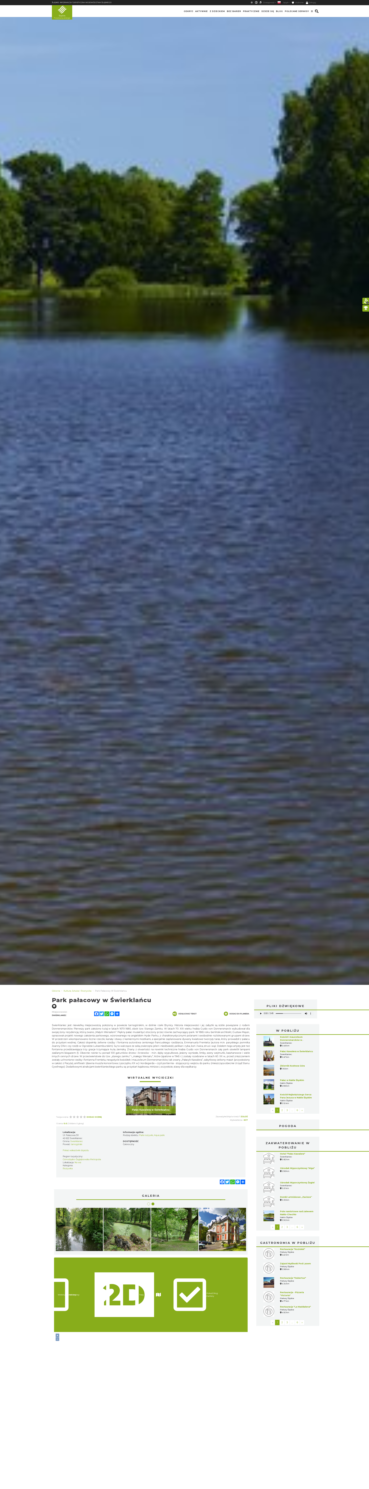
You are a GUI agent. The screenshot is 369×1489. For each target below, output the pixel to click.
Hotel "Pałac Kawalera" (292, 1154)
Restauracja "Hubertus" (293, 1278)
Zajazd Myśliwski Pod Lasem (295, 1263)
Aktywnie (201, 11)
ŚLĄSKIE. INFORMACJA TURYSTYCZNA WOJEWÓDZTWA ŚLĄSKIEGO (82, 2)
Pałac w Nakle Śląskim (292, 1080)
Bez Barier (234, 11)
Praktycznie (251, 11)
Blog (279, 11)
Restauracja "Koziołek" (292, 1249)
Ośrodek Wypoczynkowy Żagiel (297, 1182)
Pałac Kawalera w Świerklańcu (296, 1051)
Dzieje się (267, 11)
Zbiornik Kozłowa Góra (292, 1065)
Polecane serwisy (297, 11)
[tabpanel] (151, 1100)
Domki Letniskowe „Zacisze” (296, 1197)
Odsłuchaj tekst (187, 1014)
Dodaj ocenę (94, 1117)
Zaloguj (312, 2)
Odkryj (188, 11)
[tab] (148, 1203)
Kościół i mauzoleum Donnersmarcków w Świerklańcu (291, 1040)
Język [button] (285, 2)
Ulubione (299, 2)
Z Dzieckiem (217, 11)
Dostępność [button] (268, 2)
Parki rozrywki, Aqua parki (152, 1135)
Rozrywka (68, 1168)
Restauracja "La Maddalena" (295, 1306)
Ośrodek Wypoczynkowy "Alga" (297, 1168)
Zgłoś (244, 1116)
